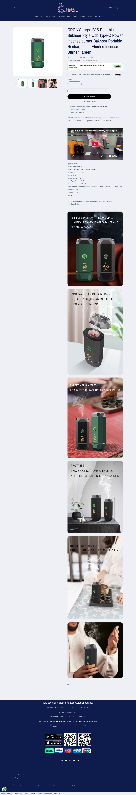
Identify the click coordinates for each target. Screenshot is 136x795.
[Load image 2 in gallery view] (32, 83)
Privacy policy (53, 785)
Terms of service (63, 785)
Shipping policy (74, 785)
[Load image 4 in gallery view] (52, 83)
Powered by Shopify (33, 785)
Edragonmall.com (23, 785)
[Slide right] (60, 83)
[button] (15, 8)
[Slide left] (15, 83)
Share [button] (71, 684)
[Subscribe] (83, 726)
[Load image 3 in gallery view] (42, 83)
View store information (77, 112)
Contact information (85, 785)
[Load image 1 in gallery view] (22, 83)
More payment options (89, 101)
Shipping (79, 60)
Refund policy (44, 785)
